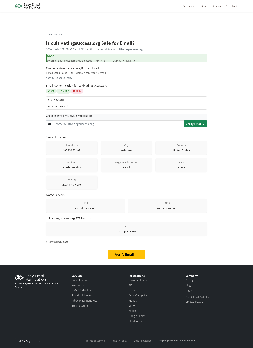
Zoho (132, 305)
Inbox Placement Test (84, 300)
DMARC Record (59, 106)
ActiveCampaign (138, 295)
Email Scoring (80, 305)
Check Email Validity (197, 297)
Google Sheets (137, 316)
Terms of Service (95, 340)
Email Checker (80, 280)
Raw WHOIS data (58, 242)
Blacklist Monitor (82, 295)
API (131, 285)
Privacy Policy (119, 340)
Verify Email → (195, 124)
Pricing (203, 6)
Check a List (136, 321)
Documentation (138, 280)
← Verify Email (54, 34)
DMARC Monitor (81, 290)
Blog (188, 285)
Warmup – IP (79, 285)
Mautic (133, 300)
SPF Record (57, 99)
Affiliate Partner (194, 302)
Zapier (132, 310)
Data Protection (143, 340)
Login (235, 6)
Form (132, 290)
